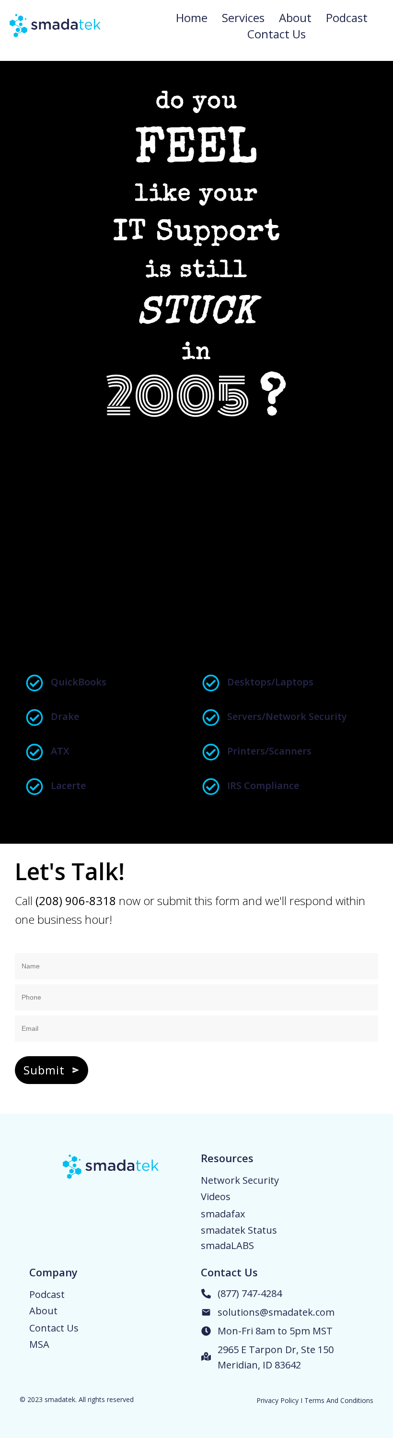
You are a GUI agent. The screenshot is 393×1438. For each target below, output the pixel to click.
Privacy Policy (277, 1400)
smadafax (223, 1213)
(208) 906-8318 (75, 900)
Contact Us (54, 1327)
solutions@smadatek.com (276, 1312)
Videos (216, 1196)
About (43, 1310)
